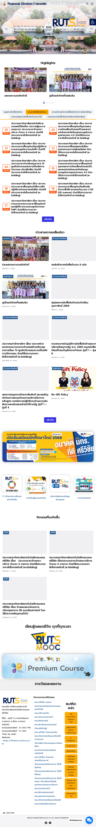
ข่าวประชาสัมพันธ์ (59, 238)
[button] (93, 22)
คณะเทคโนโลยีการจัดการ (45, 803)
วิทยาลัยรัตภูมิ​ (40, 728)
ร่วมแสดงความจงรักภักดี (13, 95)
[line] (50, 822)
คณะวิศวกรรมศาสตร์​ (43, 716)
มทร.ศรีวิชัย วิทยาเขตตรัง (45, 732)
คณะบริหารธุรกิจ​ (41, 713)
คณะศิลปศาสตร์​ (41, 720)
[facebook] (46, 822)
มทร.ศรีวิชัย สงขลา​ (43, 702)
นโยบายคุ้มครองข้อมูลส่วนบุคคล (60, 498)
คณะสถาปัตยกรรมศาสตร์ (45, 724)
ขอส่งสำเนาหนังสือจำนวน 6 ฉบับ (69, 264)
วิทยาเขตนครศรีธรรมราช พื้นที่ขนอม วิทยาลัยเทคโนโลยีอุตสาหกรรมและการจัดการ (47, 781)
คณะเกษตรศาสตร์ (42, 788)
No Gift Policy (59, 394)
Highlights (8, 276)
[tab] (13, 112)
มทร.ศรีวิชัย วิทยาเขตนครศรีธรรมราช (44, 759)
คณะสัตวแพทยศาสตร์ (44, 792)
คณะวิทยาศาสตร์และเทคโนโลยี (47, 799)
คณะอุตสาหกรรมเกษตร (44, 796)
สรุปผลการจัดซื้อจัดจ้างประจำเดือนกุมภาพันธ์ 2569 (69, 304)
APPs (6, 532)
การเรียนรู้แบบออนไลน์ (36, 497)
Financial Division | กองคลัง (27, 4)
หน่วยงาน (7, 238)
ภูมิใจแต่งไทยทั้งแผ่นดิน (62, 95)
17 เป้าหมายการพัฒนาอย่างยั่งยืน (12, 498)
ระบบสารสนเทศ (84, 497)
